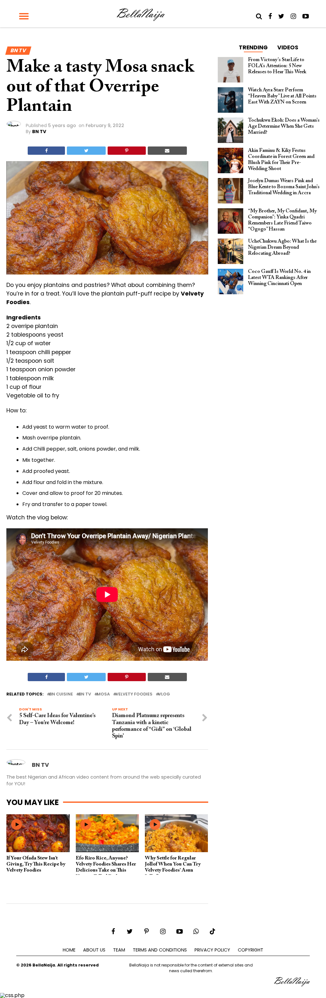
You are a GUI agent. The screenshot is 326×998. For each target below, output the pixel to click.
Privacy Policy (212, 950)
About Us (94, 950)
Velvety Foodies (134, 694)
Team (119, 950)
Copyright (250, 950)
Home (69, 950)
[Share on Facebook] (46, 150)
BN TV (39, 131)
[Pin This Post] (126, 150)
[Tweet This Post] (86, 150)
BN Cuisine (61, 694)
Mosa (103, 694)
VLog (164, 694)
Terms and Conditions (160, 950)
